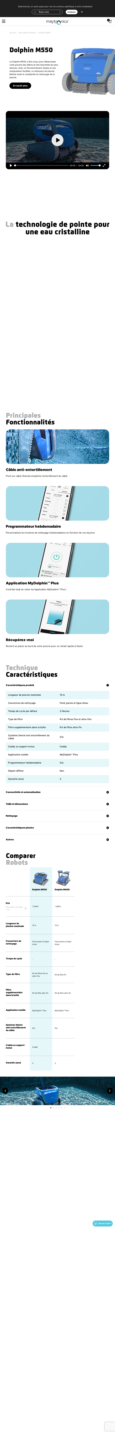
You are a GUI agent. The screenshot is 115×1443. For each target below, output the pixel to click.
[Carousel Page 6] (64, 1107)
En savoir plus (20, 85)
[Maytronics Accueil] (57, 20)
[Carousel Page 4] (58, 1107)
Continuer (72, 12)
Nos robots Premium (27, 33)
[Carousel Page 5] (61, 1107)
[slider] (41, 165)
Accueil (12, 33)
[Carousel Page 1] (50, 1107)
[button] (47, 12)
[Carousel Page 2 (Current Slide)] (53, 1107)
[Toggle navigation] (3, 21)
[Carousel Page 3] (56, 1107)
